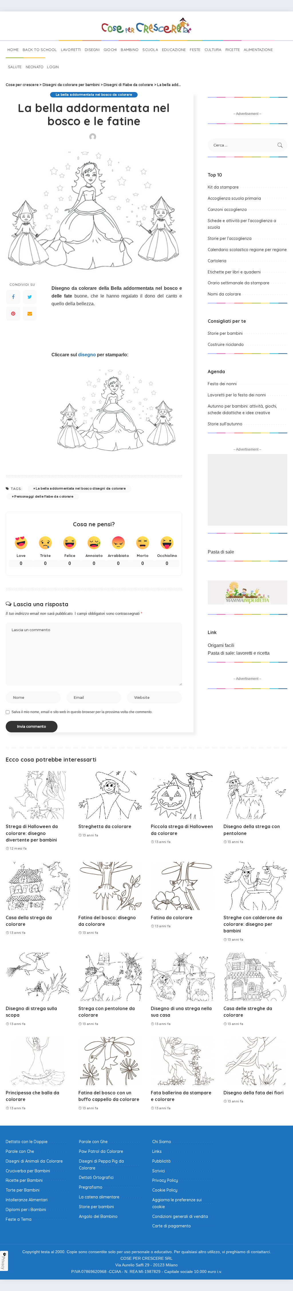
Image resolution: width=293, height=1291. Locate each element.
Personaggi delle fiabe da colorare (43, 496)
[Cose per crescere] (146, 25)
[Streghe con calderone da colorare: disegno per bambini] (255, 886)
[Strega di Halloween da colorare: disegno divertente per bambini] (38, 795)
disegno (87, 354)
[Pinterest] (13, 313)
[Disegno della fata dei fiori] (255, 1061)
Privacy (3, 1263)
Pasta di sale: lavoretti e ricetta (239, 653)
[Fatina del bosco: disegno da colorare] (110, 886)
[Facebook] (13, 297)
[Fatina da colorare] (183, 886)
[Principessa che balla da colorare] (38, 1061)
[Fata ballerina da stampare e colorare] (183, 1061)
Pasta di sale (221, 551)
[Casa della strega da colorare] (38, 886)
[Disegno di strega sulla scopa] (38, 977)
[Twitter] (30, 297)
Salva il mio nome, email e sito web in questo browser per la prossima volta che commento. (82, 712)
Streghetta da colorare (104, 826)
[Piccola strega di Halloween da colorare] (183, 795)
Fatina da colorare (172, 917)
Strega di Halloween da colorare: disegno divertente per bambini (32, 832)
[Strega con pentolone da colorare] (110, 977)
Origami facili (221, 645)
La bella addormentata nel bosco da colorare (94, 95)
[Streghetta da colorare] (110, 795)
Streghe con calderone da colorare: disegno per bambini (252, 924)
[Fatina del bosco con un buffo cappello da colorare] (110, 1061)
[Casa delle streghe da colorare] (255, 977)
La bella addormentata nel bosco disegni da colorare (81, 488)
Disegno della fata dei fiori (253, 1093)
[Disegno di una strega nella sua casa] (183, 977)
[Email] (30, 313)
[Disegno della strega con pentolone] (255, 795)
